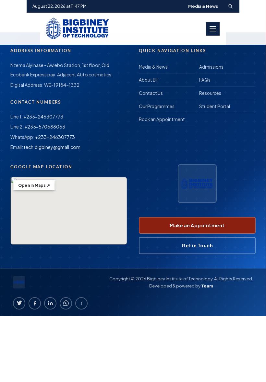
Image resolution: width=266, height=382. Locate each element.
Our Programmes (157, 106)
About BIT (149, 80)
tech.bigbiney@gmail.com (52, 147)
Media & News (203, 6)
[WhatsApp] (66, 303)
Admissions (211, 67)
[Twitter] (19, 303)
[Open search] (230, 6)
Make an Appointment (197, 225)
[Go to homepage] (78, 29)
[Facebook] (35, 303)
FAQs (205, 80)
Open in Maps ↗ (34, 185)
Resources (210, 93)
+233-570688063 (44, 126)
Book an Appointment (162, 119)
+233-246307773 (43, 116)
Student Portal (214, 106)
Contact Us (151, 93)
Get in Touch (197, 245)
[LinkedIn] (50, 303)
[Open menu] (213, 29)
